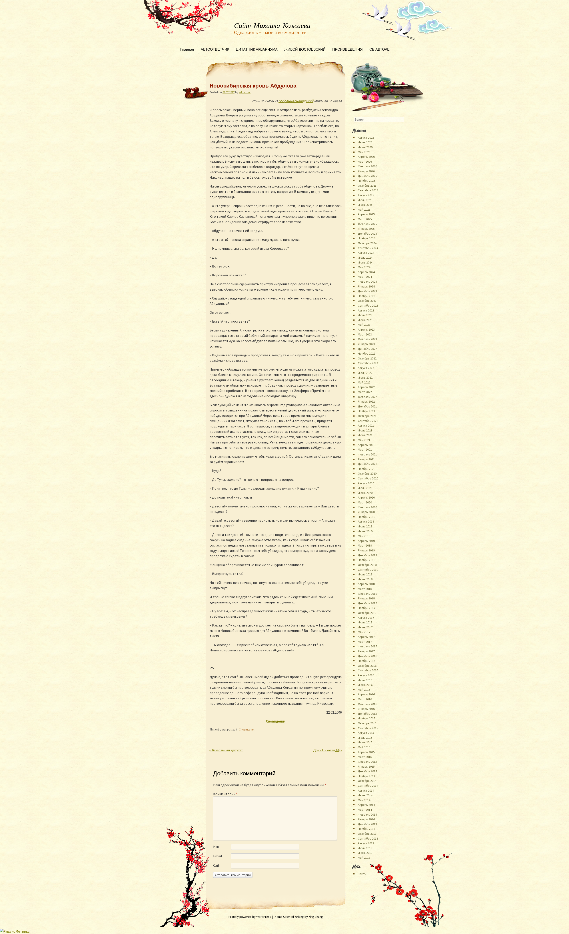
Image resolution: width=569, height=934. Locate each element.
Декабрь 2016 (367, 656)
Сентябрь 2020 (368, 478)
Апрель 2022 (366, 387)
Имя (216, 846)
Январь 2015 (366, 766)
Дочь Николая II (327, 750)
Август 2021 (366, 425)
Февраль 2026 (367, 166)
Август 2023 (366, 310)
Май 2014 (364, 800)
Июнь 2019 (365, 531)
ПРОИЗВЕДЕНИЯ (347, 49)
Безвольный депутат (226, 750)
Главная (187, 49)
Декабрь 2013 (367, 824)
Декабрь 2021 (367, 406)
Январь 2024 (366, 286)
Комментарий (225, 794)
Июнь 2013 (365, 853)
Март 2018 (365, 589)
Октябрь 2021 (367, 416)
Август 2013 (366, 843)
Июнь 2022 (365, 377)
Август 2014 (366, 790)
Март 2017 (365, 642)
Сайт (217, 865)
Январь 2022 (366, 401)
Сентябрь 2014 (368, 786)
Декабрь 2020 (367, 464)
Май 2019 (364, 536)
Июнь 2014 (365, 795)
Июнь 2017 (365, 627)
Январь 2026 (366, 171)
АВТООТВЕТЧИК (215, 49)
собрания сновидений (295, 101)
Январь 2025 (366, 229)
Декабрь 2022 (367, 349)
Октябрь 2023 (367, 301)
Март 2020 (365, 502)
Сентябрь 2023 (368, 305)
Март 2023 (365, 334)
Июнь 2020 (365, 493)
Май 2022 (364, 382)
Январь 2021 (366, 459)
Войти (362, 874)
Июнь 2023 (365, 320)
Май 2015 (364, 747)
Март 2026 (365, 162)
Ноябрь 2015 (366, 718)
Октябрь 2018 (367, 565)
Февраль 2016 (367, 704)
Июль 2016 (365, 680)
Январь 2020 (366, 512)
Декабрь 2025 (367, 176)
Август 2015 (366, 733)
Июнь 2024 (365, 262)
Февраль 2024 (367, 281)
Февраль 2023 (367, 339)
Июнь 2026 (365, 147)
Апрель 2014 (366, 805)
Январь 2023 (366, 344)
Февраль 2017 (367, 646)
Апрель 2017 (366, 637)
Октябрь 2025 (367, 186)
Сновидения (246, 729)
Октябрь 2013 (367, 834)
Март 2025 (365, 219)
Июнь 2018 (365, 579)
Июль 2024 (365, 257)
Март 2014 (365, 810)
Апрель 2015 (366, 752)
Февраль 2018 (367, 594)
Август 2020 (366, 483)
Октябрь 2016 (367, 666)
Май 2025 (364, 210)
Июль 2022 (365, 373)
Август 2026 (366, 138)
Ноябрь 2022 (366, 353)
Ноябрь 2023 (366, 296)
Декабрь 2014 (367, 771)
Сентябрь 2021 (368, 421)
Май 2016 (364, 690)
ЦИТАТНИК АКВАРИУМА (257, 49)
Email (217, 856)
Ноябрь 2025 (366, 181)
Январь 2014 (366, 819)
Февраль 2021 (367, 454)
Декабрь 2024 (367, 233)
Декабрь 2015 (367, 714)
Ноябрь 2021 (366, 411)
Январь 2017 (366, 651)
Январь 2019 (366, 550)
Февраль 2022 (367, 397)
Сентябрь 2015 (368, 728)
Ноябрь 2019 (366, 517)
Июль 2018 (365, 574)
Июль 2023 (365, 315)
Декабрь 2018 (367, 555)
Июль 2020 (365, 488)
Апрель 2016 (366, 694)
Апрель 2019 (366, 541)
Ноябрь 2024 (366, 238)
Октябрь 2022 (367, 358)
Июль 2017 (365, 622)
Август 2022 (366, 368)
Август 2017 (366, 618)
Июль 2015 (365, 738)
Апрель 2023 (366, 329)
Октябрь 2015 (367, 723)
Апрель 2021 (366, 445)
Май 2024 (364, 267)
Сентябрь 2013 (368, 838)
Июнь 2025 (365, 205)
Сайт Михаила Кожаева (272, 26)
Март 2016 (365, 699)
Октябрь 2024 (367, 243)
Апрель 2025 (366, 214)
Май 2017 (364, 632)
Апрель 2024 (366, 272)
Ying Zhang (316, 917)
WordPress (263, 917)
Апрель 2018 (366, 584)
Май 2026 (364, 152)
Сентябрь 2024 (368, 248)
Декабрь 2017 (367, 603)
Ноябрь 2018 (366, 560)
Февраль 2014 (367, 814)
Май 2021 (364, 440)
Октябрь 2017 (367, 613)
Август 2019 (366, 521)
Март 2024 (365, 277)
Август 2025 (366, 195)
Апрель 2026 (366, 157)
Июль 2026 (365, 142)
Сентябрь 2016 (368, 670)
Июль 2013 (365, 848)
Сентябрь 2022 (368, 363)
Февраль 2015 (367, 762)
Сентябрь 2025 (368, 190)
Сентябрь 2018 (368, 570)
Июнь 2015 (365, 742)
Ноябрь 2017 (366, 608)
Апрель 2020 (366, 497)
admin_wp (245, 92)
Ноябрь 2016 (366, 661)
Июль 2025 (365, 200)
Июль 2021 (365, 430)
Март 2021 (365, 449)
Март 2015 (365, 757)
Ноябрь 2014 (366, 776)
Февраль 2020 (367, 507)
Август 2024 (366, 253)
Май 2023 (364, 325)
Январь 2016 (366, 709)
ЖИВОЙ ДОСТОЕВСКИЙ (305, 49)
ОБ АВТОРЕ (379, 49)
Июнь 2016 (365, 685)
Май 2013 (364, 858)
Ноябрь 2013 (366, 829)
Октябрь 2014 (367, 781)
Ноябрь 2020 (366, 469)
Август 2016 (366, 675)
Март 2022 (365, 392)
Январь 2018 (366, 598)
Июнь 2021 (365, 435)
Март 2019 (365, 545)
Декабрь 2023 (367, 291)
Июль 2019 (365, 526)
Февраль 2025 (367, 224)
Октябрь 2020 (367, 473)
